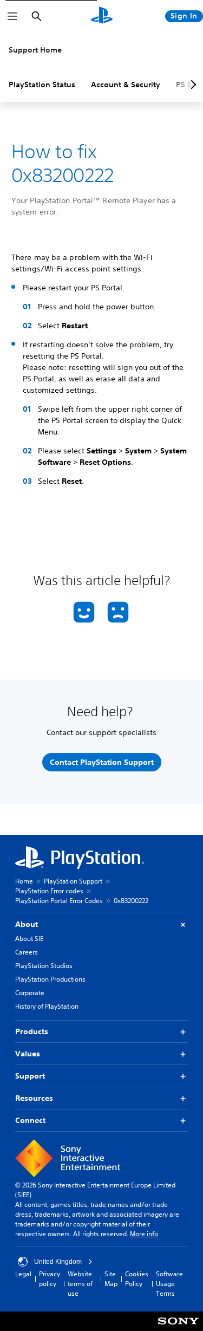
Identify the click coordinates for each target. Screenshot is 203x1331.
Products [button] (31, 1031)
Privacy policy (49, 1278)
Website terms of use (80, 1283)
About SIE (29, 938)
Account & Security (125, 84)
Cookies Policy (136, 1278)
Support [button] (30, 1076)
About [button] (26, 924)
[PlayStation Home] (101, 16)
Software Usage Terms (169, 1283)
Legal (23, 1273)
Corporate (29, 992)
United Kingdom (58, 1261)
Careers (26, 952)
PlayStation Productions (50, 979)
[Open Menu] (12, 16)
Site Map (110, 1278)
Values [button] (27, 1054)
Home (24, 881)
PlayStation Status (42, 84)
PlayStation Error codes (49, 890)
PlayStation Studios (44, 965)
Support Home (35, 50)
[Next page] (191, 84)
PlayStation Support (73, 881)
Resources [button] (34, 1098)
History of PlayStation (46, 1006)
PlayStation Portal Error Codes (59, 900)
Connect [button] (30, 1120)
